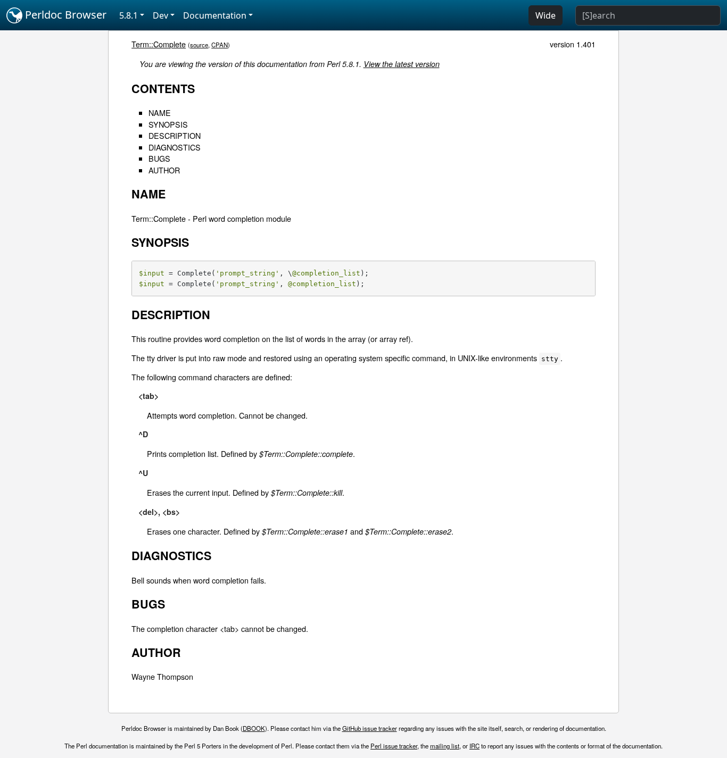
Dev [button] (160, 15)
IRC (474, 746)
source (199, 44)
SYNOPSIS (168, 124)
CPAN (219, 44)
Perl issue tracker (393, 746)
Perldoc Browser (64, 14)
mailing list (444, 746)
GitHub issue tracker (369, 728)
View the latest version (401, 64)
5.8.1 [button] (128, 15)
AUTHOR (164, 170)
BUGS (159, 158)
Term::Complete (158, 43)
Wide (545, 15)
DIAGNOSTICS (174, 147)
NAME (159, 112)
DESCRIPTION (174, 135)
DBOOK (254, 728)
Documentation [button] (214, 15)
